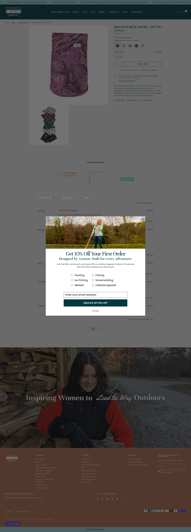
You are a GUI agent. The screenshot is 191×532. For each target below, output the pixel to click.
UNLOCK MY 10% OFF (95, 303)
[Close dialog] (142, 218)
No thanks (95, 311)
